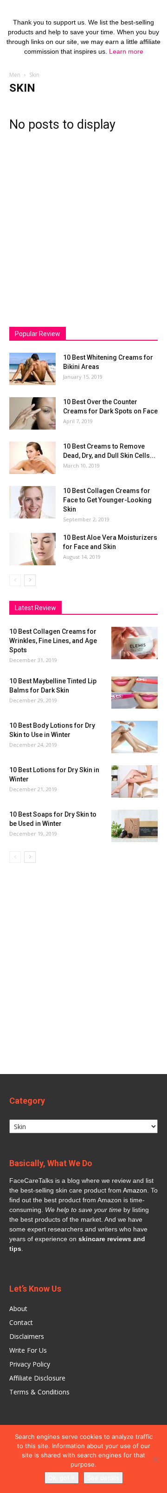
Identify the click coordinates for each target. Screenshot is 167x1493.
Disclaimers (26, 1336)
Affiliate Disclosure (37, 1378)
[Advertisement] (83, 226)
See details (103, 1477)
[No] (155, 1459)
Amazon (135, 1190)
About (18, 1308)
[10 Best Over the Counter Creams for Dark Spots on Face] (32, 413)
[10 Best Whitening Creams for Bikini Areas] (32, 369)
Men (14, 75)
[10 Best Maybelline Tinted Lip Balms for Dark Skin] (134, 692)
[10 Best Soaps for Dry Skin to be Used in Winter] (134, 826)
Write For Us (28, 1350)
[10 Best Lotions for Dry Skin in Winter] (134, 781)
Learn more (126, 51)
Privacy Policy (29, 1364)
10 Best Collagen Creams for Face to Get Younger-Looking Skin (107, 500)
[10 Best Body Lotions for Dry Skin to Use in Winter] (134, 737)
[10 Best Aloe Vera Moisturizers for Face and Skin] (32, 549)
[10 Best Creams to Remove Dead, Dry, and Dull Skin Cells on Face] (32, 458)
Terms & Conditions (39, 1391)
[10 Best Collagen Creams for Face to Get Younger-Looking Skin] (32, 502)
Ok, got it (61, 1477)
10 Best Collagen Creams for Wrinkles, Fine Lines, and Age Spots (53, 641)
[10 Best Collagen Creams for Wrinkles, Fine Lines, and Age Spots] (134, 643)
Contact (21, 1322)
